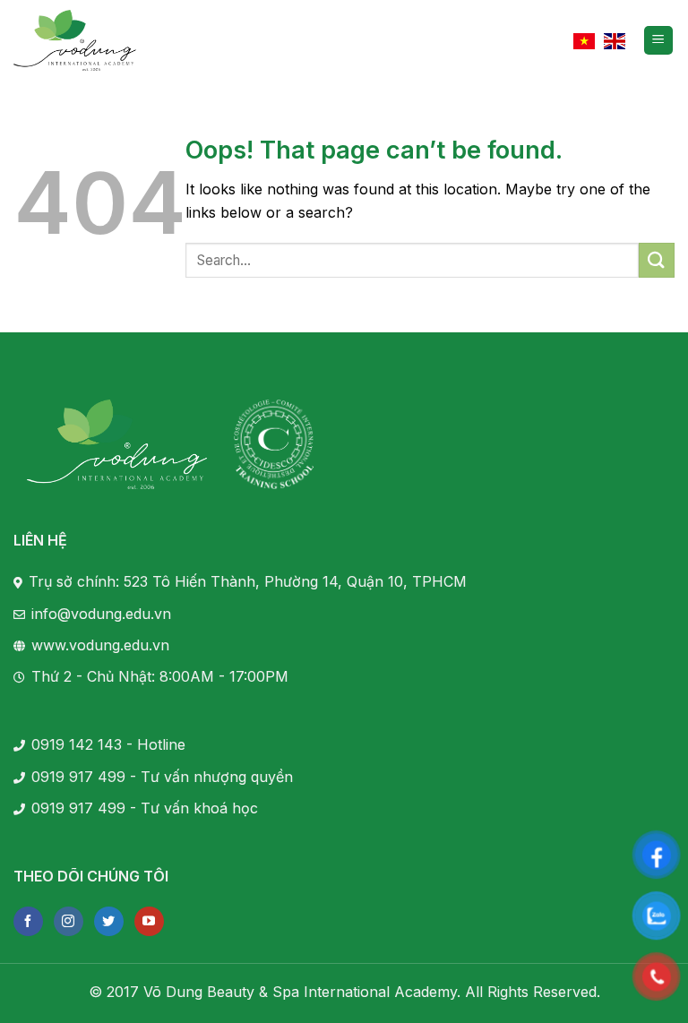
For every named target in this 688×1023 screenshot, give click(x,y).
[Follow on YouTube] (149, 921)
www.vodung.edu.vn (100, 645)
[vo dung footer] (116, 444)
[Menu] (659, 41)
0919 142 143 (76, 744)
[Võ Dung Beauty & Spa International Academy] (76, 40)
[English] (614, 39)
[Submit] (657, 260)
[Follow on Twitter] (109, 921)
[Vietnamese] (584, 39)
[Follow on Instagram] (68, 921)
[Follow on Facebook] (28, 921)
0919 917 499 (78, 777)
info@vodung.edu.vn (101, 614)
